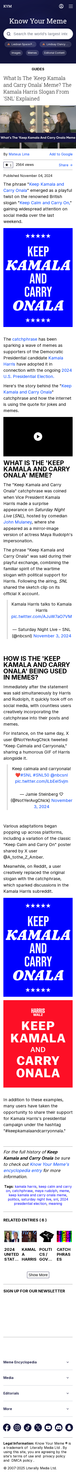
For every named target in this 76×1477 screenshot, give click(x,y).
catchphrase (24, 339)
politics (13, 1199)
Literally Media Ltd (45, 1447)
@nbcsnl (59, 775)
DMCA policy (22, 1460)
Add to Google (61, 154)
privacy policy (54, 1456)
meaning (55, 1203)
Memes (32, 52)
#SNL (26, 775)
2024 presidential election (41, 1201)
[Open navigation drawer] (71, 6)
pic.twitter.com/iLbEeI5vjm (41, 781)
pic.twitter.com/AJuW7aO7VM (41, 616)
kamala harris (26, 1186)
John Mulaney (17, 522)
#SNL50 (41, 775)
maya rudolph (46, 1191)
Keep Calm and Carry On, (45, 202)
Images (16, 52)
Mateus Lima (19, 154)
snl (55, 1199)
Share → (66, 165)
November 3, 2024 (52, 635)
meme (64, 1191)
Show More (38, 1275)
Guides (38, 69)
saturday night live (36, 1199)
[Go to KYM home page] (7, 6)
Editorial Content (54, 52)
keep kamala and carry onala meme (37, 1195)
